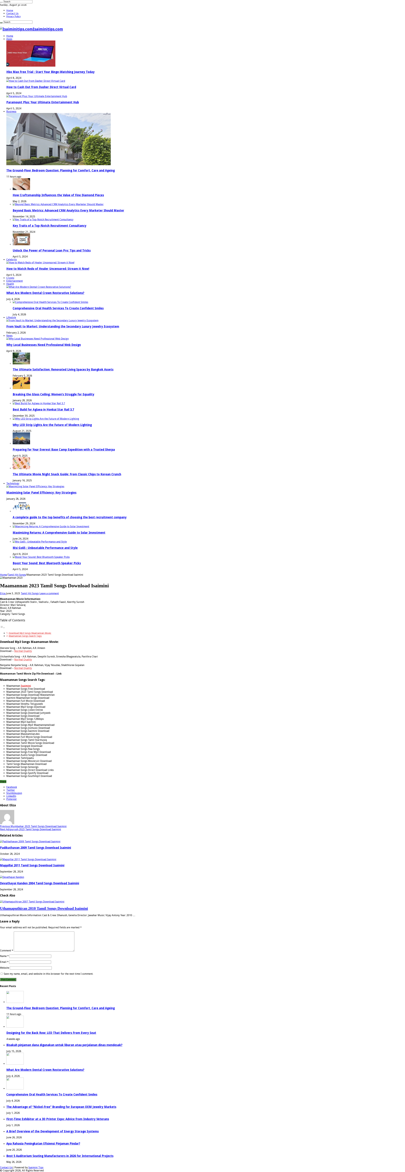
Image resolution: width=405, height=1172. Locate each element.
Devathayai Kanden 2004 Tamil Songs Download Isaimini (39, 883)
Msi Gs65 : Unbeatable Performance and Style (45, 548)
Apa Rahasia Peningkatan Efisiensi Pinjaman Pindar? (43, 1143)
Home (9, 10)
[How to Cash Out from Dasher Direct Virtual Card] (35, 80)
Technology (12, 483)
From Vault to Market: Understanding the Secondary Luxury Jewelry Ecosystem (62, 326)
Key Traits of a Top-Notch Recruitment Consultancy (49, 225)
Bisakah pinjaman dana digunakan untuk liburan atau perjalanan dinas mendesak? (64, 1045)
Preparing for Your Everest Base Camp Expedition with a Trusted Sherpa (64, 449)
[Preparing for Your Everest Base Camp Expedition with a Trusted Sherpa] (21, 443)
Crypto (10, 277)
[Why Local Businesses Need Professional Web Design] (37, 338)
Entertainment (14, 280)
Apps (9, 39)
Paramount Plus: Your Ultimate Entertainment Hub (42, 102)
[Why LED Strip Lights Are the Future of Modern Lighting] (46, 418)
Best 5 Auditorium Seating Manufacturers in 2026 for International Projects (59, 1156)
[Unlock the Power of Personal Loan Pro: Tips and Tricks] (21, 244)
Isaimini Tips (35, 1167)
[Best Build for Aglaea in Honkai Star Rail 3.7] (39, 403)
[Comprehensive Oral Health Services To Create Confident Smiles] (50, 302)
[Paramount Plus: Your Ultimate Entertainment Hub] (36, 96)
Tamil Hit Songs (17, 574)
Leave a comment (49, 593)
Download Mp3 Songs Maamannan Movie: (30, 633)
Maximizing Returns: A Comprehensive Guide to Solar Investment (59, 532)
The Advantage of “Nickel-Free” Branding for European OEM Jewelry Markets (61, 1107)
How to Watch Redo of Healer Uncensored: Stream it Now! (47, 268)
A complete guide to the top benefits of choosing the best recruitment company (70, 517)
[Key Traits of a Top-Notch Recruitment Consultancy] (43, 219)
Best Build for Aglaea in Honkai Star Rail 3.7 (43, 409)
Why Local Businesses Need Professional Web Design (43, 345)
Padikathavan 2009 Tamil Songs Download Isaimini (35, 847)
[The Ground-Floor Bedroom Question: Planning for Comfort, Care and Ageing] (58, 164)
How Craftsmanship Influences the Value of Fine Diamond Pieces (58, 195)
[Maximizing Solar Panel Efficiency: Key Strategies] (35, 486)
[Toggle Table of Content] (2, 627)
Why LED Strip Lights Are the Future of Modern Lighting (52, 425)
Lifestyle (11, 317)
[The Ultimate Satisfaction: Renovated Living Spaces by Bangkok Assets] (21, 363)
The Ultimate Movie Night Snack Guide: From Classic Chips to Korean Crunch (67, 474)
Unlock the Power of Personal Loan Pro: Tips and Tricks (52, 250)
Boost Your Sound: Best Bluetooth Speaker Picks (47, 563)
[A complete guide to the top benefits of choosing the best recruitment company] (21, 511)
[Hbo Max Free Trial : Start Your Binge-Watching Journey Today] (30, 65)
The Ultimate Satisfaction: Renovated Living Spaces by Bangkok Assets (63, 369)
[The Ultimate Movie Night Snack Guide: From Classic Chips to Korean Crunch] (21, 468)
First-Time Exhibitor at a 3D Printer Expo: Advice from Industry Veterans (57, 1119)
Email (4, 961)
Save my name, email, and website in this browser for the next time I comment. (48, 973)
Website (4, 967)
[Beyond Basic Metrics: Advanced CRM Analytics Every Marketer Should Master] (58, 204)
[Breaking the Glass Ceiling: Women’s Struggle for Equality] (21, 388)
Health (10, 283)
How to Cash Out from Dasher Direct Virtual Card (41, 87)
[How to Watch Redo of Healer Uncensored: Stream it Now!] (40, 262)
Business (11, 111)
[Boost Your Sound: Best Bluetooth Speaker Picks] (41, 557)
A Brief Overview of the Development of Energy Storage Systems (52, 1131)
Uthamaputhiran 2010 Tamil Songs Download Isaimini (44, 908)
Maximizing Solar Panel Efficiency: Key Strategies (41, 492)
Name (4, 956)
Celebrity (11, 259)
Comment (6, 950)
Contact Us (12, 13)
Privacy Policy (13, 16)
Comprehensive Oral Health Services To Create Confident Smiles (58, 308)
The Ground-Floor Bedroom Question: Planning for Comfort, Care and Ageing (60, 170)
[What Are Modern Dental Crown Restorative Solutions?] (38, 286)
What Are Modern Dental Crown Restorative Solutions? (45, 293)
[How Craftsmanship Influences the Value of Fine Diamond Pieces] (21, 189)
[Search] (1, 2)
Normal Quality (23, 651)
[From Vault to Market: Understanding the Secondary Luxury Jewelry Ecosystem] (52, 320)
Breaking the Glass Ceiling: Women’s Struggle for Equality (53, 394)
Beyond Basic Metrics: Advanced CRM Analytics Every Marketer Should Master (68, 210)
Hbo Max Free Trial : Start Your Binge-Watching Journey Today (50, 72)
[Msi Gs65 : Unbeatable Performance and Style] (40, 541)
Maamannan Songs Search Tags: (25, 636)
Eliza (3, 593)
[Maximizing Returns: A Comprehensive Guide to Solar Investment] (51, 526)
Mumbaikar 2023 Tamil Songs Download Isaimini (33, 826)
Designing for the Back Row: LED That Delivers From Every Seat (51, 1032)
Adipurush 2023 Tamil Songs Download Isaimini (30, 829)
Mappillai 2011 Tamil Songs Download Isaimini (32, 865)
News (9, 335)
